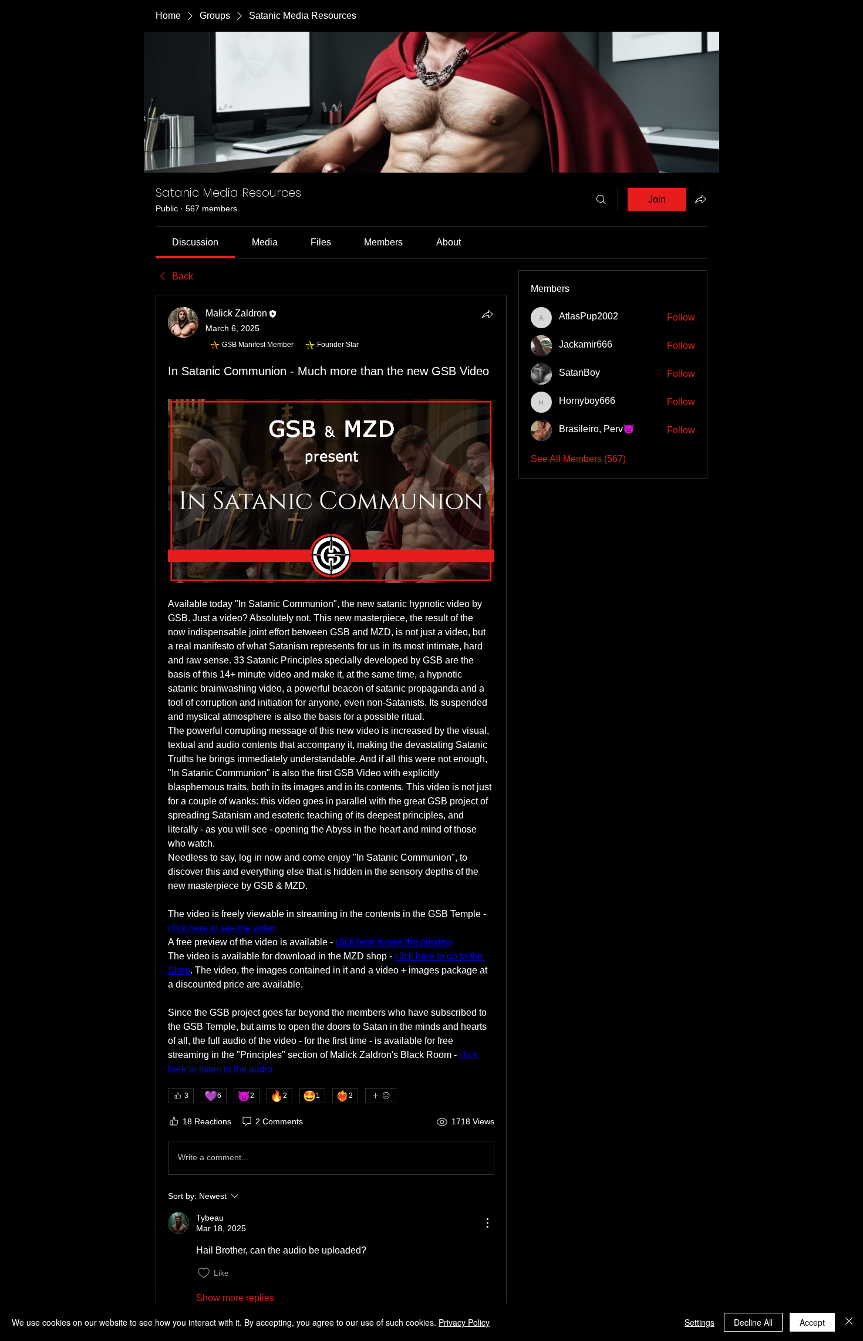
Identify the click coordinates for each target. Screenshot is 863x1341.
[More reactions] (380, 1095)
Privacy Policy (464, 1322)
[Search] (601, 199)
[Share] (487, 314)
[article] (331, 806)
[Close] (849, 1322)
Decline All (753, 1322)
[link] (195, 242)
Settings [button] (699, 1322)
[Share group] (700, 199)
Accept (812, 1322)
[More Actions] (487, 1223)
